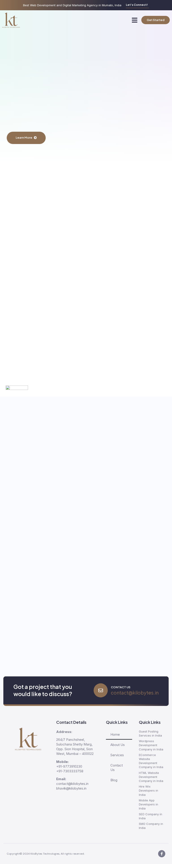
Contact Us (116, 767)
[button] (134, 20)
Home (115, 734)
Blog (113, 780)
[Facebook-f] (161, 853)
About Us (117, 745)
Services (117, 755)
